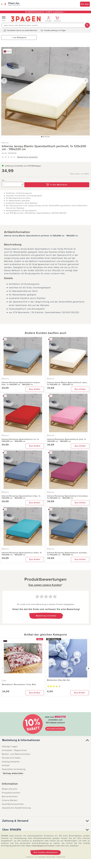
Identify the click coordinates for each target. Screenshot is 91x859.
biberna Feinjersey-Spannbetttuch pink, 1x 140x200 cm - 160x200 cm (66, 440)
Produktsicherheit (11, 792)
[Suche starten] (87, 25)
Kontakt (6, 765)
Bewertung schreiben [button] (46, 616)
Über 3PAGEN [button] (11, 829)
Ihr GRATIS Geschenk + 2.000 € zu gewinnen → (45, 12)
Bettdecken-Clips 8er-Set (58, 680)
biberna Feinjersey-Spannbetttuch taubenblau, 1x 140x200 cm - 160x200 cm (21, 383)
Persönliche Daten (11, 758)
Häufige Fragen (10, 746)
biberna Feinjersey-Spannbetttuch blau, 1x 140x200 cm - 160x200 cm (21, 497)
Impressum (29, 857)
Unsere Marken (10, 800)
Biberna (5, 143)
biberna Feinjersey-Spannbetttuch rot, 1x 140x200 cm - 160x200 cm (20, 440)
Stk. (3, 180)
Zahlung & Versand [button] (15, 820)
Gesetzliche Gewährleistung (16, 808)
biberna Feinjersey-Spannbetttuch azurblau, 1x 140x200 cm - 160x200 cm (67, 554)
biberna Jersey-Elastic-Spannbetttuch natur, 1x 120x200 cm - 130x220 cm (67, 383)
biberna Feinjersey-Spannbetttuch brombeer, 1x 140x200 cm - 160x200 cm (67, 497)
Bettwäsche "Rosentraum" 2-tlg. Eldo (19, 684)
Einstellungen (51, 857)
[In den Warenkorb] (56, 181)
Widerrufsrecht (9, 789)
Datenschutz (61, 857)
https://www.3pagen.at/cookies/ (40, 846)
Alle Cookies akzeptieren (46, 852)
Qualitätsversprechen (13, 804)
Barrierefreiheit (10, 796)
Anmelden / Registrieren (14, 750)
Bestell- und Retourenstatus (16, 754)
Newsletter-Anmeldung (13, 769)
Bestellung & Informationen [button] (21, 740)
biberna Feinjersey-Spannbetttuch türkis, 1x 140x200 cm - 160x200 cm (22, 554)
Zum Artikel (34, 389)
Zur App (85, 4)
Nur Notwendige (39, 857)
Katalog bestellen (11, 761)
